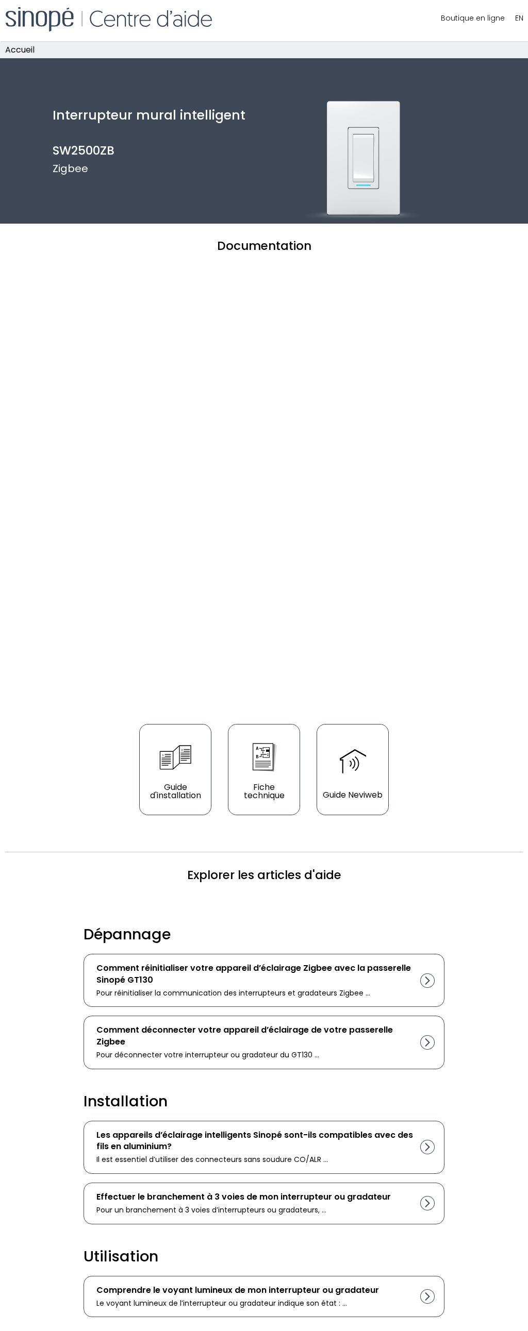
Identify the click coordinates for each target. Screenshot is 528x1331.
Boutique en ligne (473, 18)
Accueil (20, 50)
